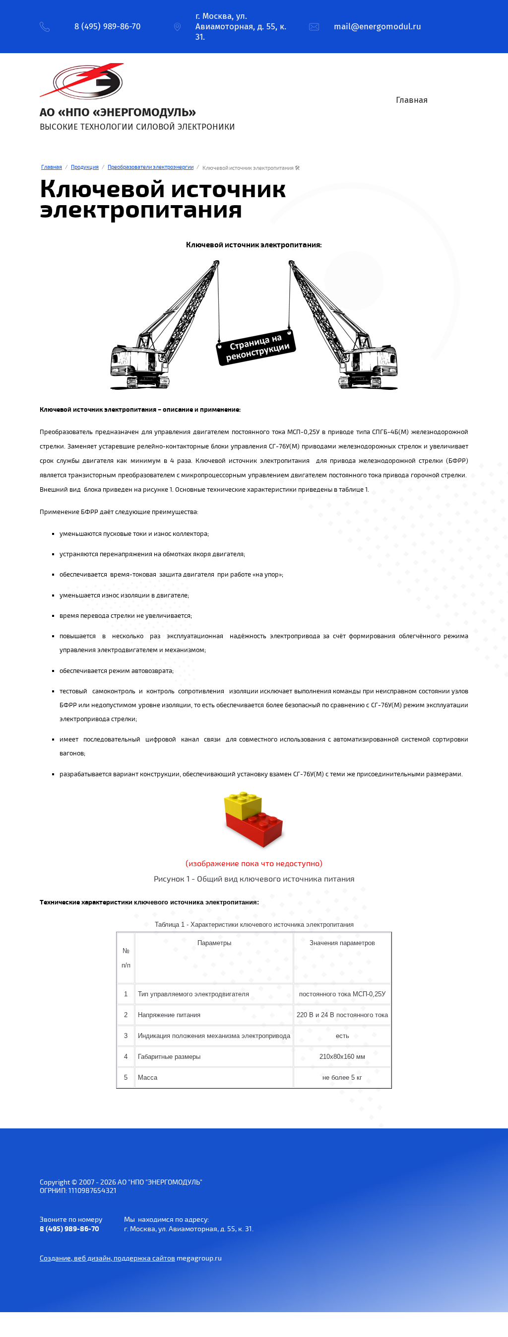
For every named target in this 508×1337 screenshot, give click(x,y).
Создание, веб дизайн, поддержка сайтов (107, 1258)
